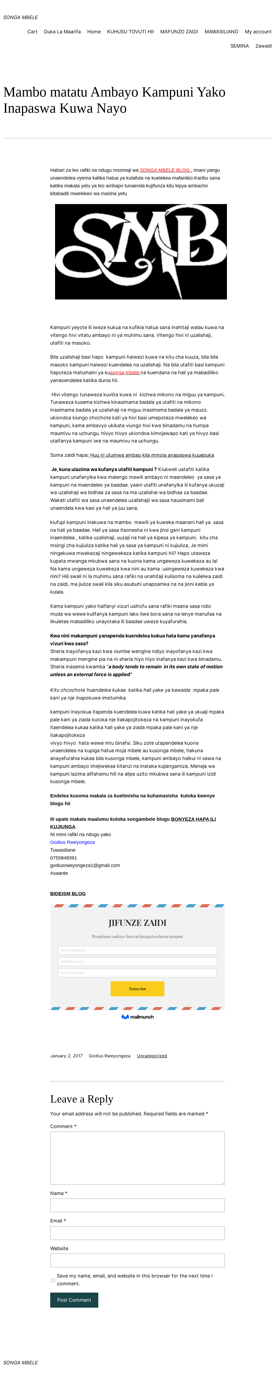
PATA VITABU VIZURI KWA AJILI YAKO (105, 9)
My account (258, 31)
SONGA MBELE (20, 1362)
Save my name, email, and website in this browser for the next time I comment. (135, 1279)
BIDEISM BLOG (68, 893)
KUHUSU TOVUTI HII (130, 31)
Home (94, 31)
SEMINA (239, 46)
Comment (63, 1126)
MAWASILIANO (221, 31)
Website (59, 1248)
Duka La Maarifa (62, 31)
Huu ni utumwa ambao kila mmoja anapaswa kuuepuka (152, 455)
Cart (32, 31)
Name (58, 1193)
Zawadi (263, 46)
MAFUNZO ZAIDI (179, 31)
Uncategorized (152, 1055)
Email (58, 1221)
